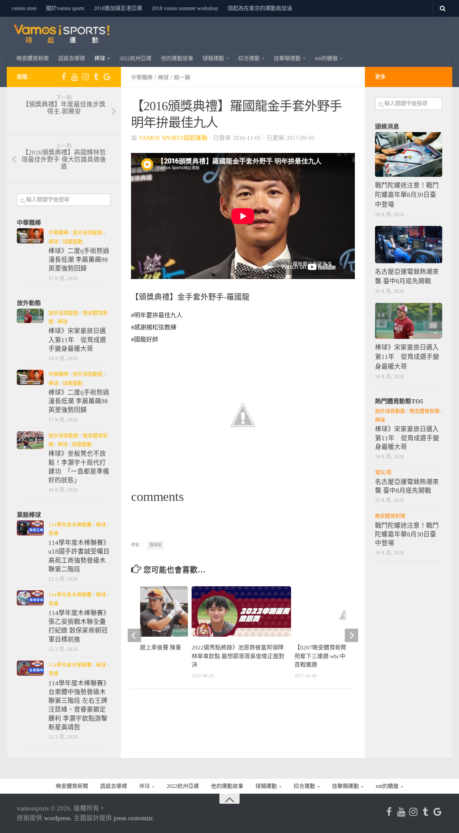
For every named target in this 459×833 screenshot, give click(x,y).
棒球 (99, 58)
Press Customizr (133, 818)
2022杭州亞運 (135, 58)
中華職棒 (142, 77)
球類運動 (213, 58)
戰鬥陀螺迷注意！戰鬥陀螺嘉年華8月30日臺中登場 (407, 195)
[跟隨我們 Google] (107, 77)
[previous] (134, 635)
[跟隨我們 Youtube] (75, 77)
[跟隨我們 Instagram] (85, 77)
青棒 (53, 533)
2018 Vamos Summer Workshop (185, 8)
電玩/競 (383, 472)
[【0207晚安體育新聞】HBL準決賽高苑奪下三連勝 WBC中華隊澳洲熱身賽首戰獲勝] (344, 614)
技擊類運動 (287, 58)
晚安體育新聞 (32, 58)
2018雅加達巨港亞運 (118, 8)
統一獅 (182, 77)
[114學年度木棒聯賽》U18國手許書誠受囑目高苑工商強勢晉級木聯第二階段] (30, 528)
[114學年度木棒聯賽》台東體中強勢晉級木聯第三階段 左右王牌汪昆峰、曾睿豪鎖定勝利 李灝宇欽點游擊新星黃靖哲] (30, 668)
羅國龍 (156, 545)
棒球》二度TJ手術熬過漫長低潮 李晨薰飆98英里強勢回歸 (78, 259)
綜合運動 (249, 58)
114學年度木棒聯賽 (70, 524)
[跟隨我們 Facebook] (64, 77)
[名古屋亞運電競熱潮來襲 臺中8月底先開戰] (408, 244)
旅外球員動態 (88, 232)
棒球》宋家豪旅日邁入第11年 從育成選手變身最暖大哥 (77, 339)
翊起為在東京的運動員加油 (259, 8)
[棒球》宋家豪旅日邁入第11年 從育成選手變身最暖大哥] (30, 316)
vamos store (24, 8)
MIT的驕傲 (326, 58)
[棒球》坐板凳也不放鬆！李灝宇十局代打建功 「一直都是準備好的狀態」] (30, 440)
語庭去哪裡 (71, 58)
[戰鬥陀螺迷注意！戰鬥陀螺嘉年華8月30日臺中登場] (408, 154)
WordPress (57, 818)
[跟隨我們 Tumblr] (96, 77)
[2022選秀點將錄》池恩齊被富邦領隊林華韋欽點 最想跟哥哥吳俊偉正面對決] (241, 614)
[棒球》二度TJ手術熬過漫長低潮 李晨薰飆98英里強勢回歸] (30, 235)
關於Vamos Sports (65, 8)
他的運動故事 (177, 58)
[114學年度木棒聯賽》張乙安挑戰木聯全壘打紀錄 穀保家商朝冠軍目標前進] (30, 597)
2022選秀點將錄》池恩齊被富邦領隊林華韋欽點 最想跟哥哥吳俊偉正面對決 (238, 656)
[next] (351, 635)
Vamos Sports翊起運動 (173, 137)
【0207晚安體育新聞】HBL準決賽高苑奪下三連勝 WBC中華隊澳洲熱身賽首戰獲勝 (339, 656)
